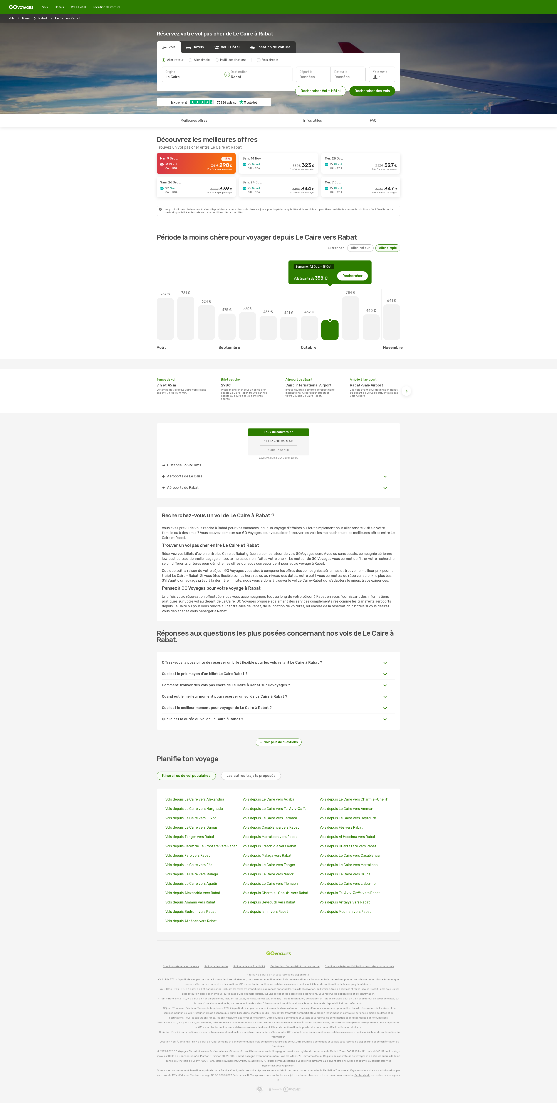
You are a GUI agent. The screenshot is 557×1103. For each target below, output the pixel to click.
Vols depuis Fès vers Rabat (341, 827)
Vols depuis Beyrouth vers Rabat (269, 902)
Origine (170, 72)
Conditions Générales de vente (181, 966)
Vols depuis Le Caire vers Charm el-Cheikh (354, 799)
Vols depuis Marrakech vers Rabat (270, 837)
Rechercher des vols (372, 91)
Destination (239, 72)
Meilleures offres (194, 120)
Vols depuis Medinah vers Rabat (345, 912)
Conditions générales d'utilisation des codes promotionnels (359, 966)
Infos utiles (312, 120)
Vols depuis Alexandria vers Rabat (192, 893)
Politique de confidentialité (249, 966)
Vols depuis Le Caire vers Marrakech (349, 865)
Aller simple (388, 248)
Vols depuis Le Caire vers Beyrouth (348, 818)
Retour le (340, 72)
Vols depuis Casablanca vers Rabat (271, 827)
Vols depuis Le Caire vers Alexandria (194, 799)
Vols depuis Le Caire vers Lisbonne (348, 883)
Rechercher (352, 276)
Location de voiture (106, 7)
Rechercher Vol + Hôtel (321, 91)
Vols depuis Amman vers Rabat (190, 902)
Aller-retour (360, 248)
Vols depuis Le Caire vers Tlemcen (270, 883)
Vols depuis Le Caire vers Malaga (191, 874)
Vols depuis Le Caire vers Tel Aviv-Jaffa (275, 809)
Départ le (306, 72)
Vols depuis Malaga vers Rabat (267, 855)
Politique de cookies (216, 966)
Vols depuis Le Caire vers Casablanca (350, 855)
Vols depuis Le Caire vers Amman (346, 809)
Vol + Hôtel (78, 7)
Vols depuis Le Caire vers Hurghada (194, 809)
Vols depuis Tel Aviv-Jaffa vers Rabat (350, 893)
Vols (45, 7)
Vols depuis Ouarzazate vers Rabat (348, 846)
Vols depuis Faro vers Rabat (187, 855)
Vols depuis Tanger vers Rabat (189, 837)
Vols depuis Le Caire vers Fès (188, 865)
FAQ (373, 120)
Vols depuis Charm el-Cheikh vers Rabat (276, 893)
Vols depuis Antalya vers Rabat (345, 902)
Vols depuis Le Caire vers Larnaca (270, 818)
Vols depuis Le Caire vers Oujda (345, 874)
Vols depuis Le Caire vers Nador (268, 874)
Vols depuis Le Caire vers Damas (191, 827)
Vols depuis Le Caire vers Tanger (269, 865)
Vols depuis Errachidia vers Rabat (270, 846)
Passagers (380, 71)
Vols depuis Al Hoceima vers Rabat (347, 837)
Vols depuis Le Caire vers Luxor (190, 818)
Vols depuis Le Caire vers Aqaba (268, 799)
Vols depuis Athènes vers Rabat (191, 921)
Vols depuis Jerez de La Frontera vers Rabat (201, 846)
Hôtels (59, 7)
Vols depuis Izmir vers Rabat (265, 912)
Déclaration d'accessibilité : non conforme (295, 966)
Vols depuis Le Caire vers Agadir (191, 883)
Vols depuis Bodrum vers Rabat (190, 912)
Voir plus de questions (281, 742)
